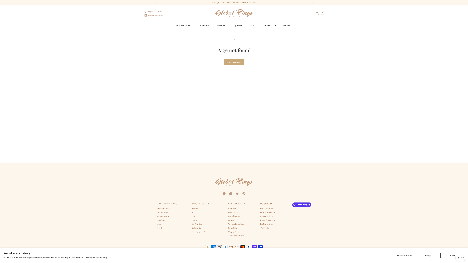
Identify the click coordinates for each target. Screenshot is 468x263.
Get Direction (265, 228)
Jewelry (238, 25)
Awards (231, 220)
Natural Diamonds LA (267, 220)
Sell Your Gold (197, 224)
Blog (193, 212)
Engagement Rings (184, 25)
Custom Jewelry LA (266, 216)
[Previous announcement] (155, 2)
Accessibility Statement (236, 236)
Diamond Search (163, 216)
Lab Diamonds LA (266, 224)
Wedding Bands (162, 212)
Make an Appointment (268, 212)
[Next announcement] (312, 2)
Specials (159, 228)
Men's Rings (222, 25)
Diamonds (205, 25)
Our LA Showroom (267, 208)
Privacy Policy (233, 212)
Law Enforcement (234, 216)
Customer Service (198, 228)
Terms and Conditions (236, 224)
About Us (195, 208)
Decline (451, 255)
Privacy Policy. (102, 257)
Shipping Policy (233, 232)
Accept (428, 255)
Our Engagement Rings (200, 232)
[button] (317, 13)
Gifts (251, 25)
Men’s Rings (161, 220)
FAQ (193, 216)
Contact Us (232, 208)
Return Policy (233, 228)
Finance (194, 220)
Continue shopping (234, 62)
